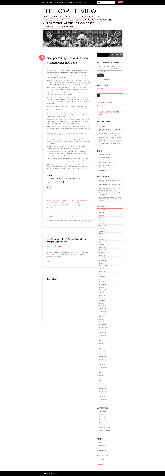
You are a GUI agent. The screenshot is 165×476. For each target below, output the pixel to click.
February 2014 (102, 354)
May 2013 (101, 378)
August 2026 (102, 210)
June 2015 (101, 319)
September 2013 (103, 367)
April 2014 (102, 348)
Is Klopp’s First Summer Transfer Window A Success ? (53, 202)
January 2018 (102, 263)
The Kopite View (69, 11)
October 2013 (102, 364)
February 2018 (102, 260)
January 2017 (102, 287)
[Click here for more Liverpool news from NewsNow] (104, 55)
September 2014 (103, 335)
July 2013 (101, 372)
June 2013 (101, 375)
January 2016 (102, 306)
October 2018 (102, 255)
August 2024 (102, 231)
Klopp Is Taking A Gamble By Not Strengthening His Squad (67, 60)
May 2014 (101, 346)
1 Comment (50, 216)
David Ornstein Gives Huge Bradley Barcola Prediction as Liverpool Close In (110, 130)
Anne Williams (103, 411)
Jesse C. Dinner (57, 246)
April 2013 (102, 380)
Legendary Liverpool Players (94, 20)
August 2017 (102, 276)
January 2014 (102, 356)
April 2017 (102, 279)
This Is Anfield (103, 433)
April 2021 (102, 236)
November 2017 (103, 268)
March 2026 (102, 223)
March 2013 (102, 383)
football (71, 216)
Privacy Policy (85, 23)
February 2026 (102, 226)
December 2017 (103, 266)
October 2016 (102, 295)
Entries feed (102, 445)
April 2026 (102, 220)
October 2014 (102, 332)
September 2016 (103, 298)
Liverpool (114, 54)
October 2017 (102, 271)
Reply (48, 261)
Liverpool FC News (102, 464)
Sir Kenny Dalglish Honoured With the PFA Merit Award (110, 138)
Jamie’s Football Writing (58, 23)
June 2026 (101, 215)
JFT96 (100, 419)
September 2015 (103, 311)
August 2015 (102, 314)
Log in (101, 442)
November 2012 (103, 394)
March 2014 (102, 351)
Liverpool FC (102, 425)
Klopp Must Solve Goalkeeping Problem (57, 220)
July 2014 (101, 340)
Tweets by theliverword (103, 106)
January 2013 (102, 388)
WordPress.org (102, 450)
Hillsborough (102, 417)
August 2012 (102, 402)
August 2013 (102, 370)
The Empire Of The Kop (105, 430)
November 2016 (103, 292)
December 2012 (103, 391)
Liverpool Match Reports (59, 26)
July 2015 (101, 316)
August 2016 (102, 300)
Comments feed (103, 448)
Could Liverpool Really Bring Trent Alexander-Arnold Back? (110, 125)
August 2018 (102, 258)
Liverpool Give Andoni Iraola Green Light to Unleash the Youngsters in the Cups (110, 134)
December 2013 (103, 359)
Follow (100, 75)
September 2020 (103, 242)
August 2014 (102, 338)
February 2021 (102, 239)
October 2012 (102, 396)
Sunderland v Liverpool (105, 427)
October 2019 (102, 247)
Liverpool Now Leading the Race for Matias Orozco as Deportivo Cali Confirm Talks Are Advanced (110, 143)
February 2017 (102, 284)
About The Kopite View (56, 16)
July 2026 (101, 212)
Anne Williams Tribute (86, 16)
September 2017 (103, 274)
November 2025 (103, 228)
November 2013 (103, 362)
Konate (101, 422)
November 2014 (103, 330)
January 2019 (102, 252)
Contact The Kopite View (58, 20)
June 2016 (101, 303)
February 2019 (102, 250)
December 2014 (103, 327)
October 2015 (102, 308)
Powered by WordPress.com (49, 473)
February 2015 (102, 324)
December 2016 (103, 290)
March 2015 (102, 322)
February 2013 (102, 386)
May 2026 (101, 218)
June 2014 (101, 343)
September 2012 (103, 399)
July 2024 (101, 234)
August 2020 (102, 244)
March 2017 (102, 282)
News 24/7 (119, 54)
